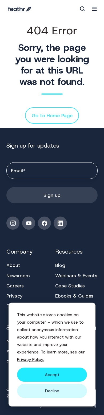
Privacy (14, 296)
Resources (69, 251)
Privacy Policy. (30, 359)
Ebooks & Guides (74, 296)
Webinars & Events (76, 275)
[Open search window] (82, 9)
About (13, 265)
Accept (52, 374)
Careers (15, 286)
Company (19, 251)
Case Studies (70, 286)
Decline (52, 391)
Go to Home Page (52, 115)
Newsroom (18, 275)
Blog (60, 265)
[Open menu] (94, 9)
